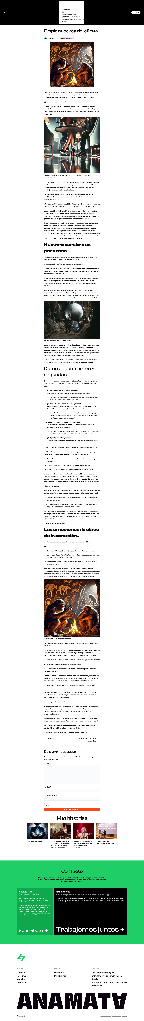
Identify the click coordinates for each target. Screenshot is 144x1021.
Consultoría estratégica (103, 972)
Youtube (21, 979)
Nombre (47, 787)
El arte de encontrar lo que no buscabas (87, 739)
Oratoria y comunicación (67, 38)
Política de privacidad (105, 1016)
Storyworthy (78, 213)
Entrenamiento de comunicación (107, 976)
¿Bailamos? (52, 738)
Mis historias (60, 976)
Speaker (95, 979)
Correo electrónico (51, 795)
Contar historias (49, 182)
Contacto (21, 982)
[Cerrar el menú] (60, 2)
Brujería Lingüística (35, 841)
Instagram (21, 976)
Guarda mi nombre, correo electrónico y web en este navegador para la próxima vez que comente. (70, 804)
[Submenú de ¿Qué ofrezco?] (63, 12)
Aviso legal (124, 1016)
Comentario (48, 763)
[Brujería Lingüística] (37, 824)
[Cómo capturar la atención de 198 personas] (106, 824)
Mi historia (59, 972)
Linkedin (21, 972)
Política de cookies (116, 1016)
